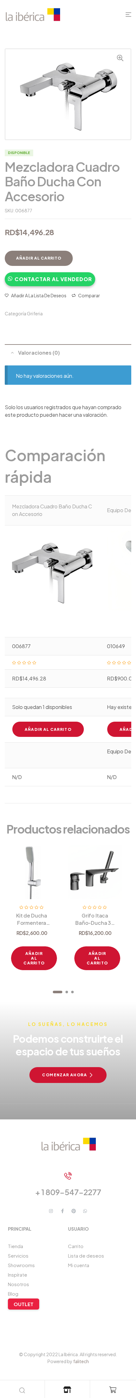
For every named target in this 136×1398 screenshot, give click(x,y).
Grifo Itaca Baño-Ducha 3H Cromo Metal (94, 922)
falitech (81, 1361)
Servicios (18, 1256)
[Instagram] (50, 1211)
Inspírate (17, 1275)
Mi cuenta (78, 1265)
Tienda (15, 1246)
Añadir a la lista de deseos (38, 295)
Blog (13, 1294)
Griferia (35, 313)
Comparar (89, 295)
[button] (50, 276)
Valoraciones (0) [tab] (39, 352)
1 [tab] (57, 992)
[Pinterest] (73, 1211)
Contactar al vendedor (53, 279)
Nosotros (18, 1284)
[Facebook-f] (62, 1211)
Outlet (24, 1304)
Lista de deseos (86, 1256)
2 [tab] (66, 992)
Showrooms (21, 1265)
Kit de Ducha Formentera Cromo (31, 922)
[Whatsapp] (85, 1211)
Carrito (75, 1246)
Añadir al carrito (38, 258)
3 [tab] (72, 992)
